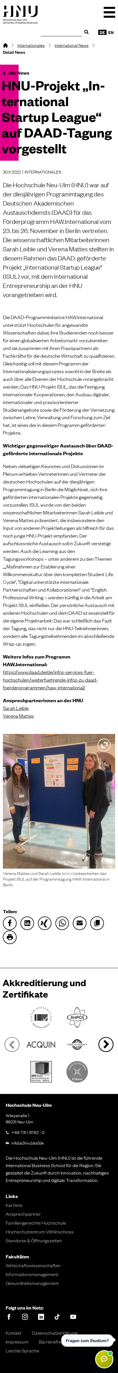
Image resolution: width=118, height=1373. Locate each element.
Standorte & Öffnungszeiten (34, 1240)
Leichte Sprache (22, 1350)
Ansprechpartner (23, 1214)
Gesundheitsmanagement (32, 1283)
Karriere (14, 1205)
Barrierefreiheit (54, 1341)
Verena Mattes (18, 715)
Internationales (31, 45)
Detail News (14, 52)
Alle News (18, 72)
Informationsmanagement (32, 1274)
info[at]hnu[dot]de (27, 1142)
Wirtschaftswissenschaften (33, 1265)
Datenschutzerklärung (54, 1333)
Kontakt (13, 1333)
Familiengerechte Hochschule (36, 1222)
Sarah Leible (16, 708)
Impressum (17, 1341)
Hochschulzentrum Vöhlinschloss (40, 1231)
